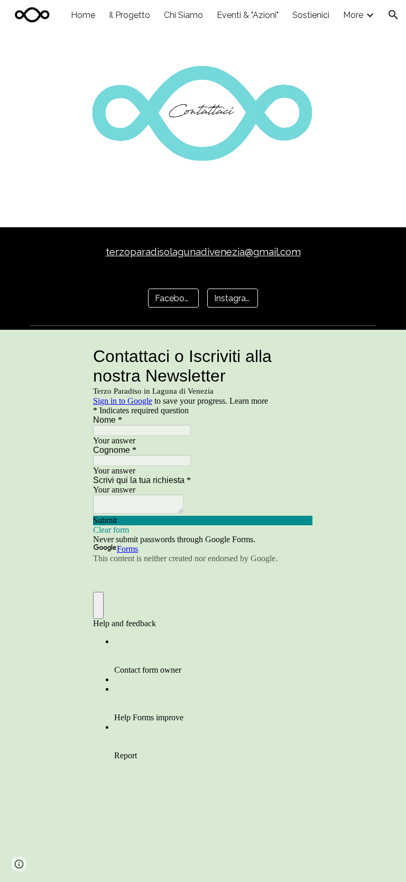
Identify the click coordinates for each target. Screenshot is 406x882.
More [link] (353, 15)
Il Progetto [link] (129, 15)
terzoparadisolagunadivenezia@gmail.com (203, 251)
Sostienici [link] (310, 15)
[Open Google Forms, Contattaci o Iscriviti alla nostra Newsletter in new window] (297, 356)
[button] (393, 14)
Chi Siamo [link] (183, 15)
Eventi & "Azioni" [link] (248, 15)
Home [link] (83, 15)
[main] (203, 251)
